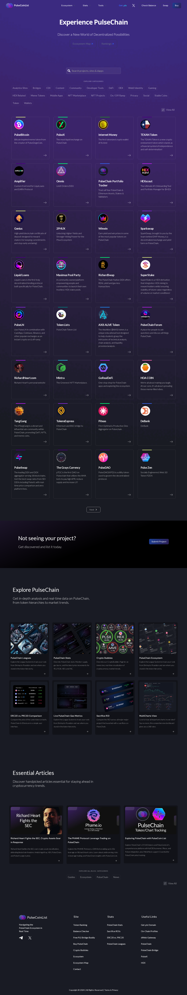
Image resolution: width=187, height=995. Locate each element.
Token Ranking (80, 925)
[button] (68, 5)
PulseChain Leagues (116, 943)
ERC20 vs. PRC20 (115, 937)
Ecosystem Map (80, 962)
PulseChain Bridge (149, 950)
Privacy (115, 990)
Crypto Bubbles (80, 950)
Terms (107, 990)
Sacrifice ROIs (113, 931)
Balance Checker (81, 931)
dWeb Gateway (148, 937)
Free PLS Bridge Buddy (84, 937)
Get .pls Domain (148, 925)
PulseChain (146, 943)
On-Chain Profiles (149, 931)
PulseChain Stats (115, 925)
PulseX (144, 956)
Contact (77, 969)
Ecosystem (78, 956)
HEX (143, 962)
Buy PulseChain (80, 943)
